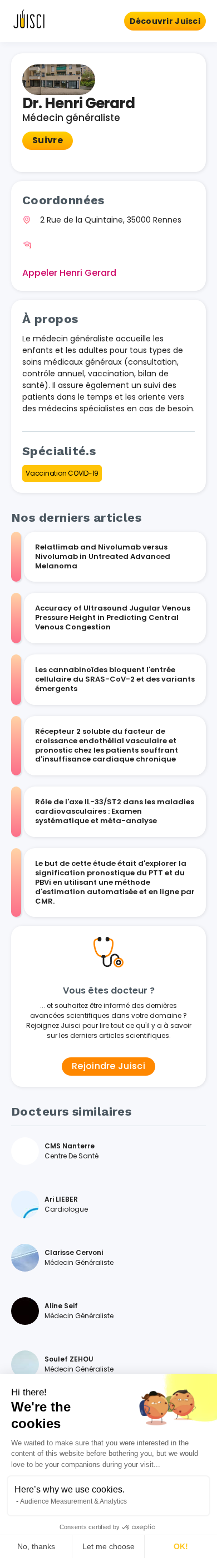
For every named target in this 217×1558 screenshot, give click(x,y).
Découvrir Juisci (165, 21)
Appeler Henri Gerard (69, 272)
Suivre (47, 140)
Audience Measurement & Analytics (73, 1501)
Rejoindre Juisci (108, 1066)
